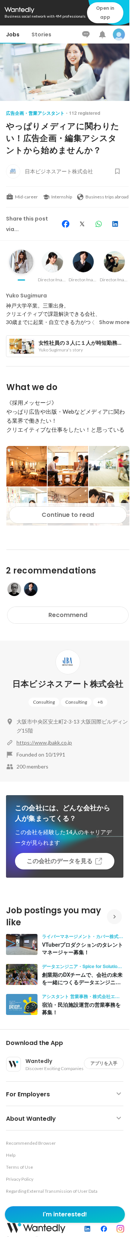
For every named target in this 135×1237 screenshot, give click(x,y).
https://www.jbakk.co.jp (44, 742)
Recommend (67, 615)
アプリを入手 (103, 1063)
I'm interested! (65, 1214)
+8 (100, 702)
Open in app (105, 12)
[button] (67, 1043)
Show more (114, 322)
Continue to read (68, 514)
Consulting (44, 702)
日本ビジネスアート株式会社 (67, 684)
